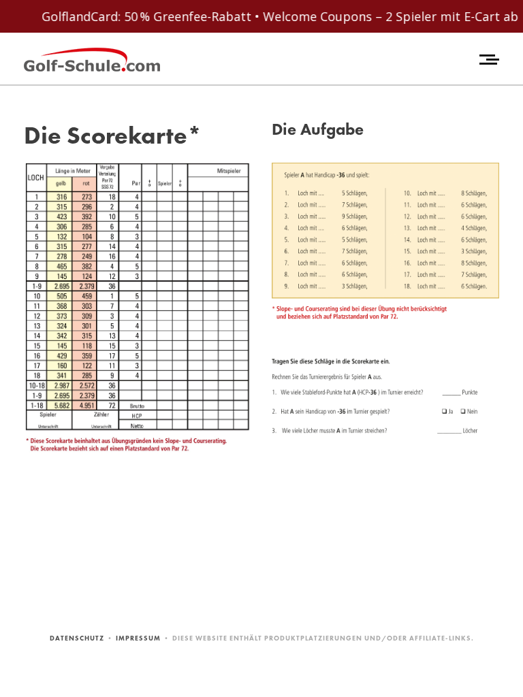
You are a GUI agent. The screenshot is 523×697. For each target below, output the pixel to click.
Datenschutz (77, 638)
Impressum (138, 638)
